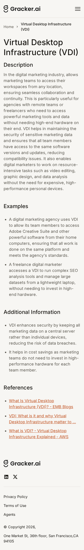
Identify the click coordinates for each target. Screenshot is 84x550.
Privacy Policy (16, 496)
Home (9, 26)
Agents (9, 514)
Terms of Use (15, 505)
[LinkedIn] (6, 477)
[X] (15, 477)
